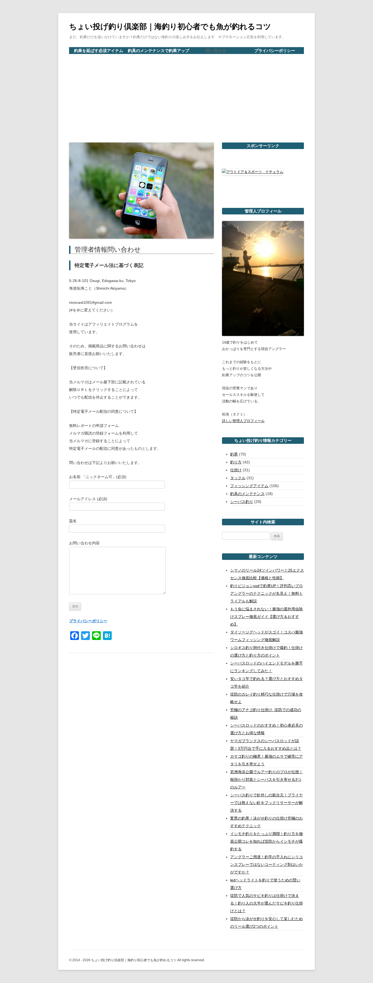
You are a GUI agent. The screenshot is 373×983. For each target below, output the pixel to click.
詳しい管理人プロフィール (243, 421)
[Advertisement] (186, 95)
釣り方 (236, 462)
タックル (237, 478)
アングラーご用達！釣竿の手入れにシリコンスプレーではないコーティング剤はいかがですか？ (266, 864)
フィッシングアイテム (249, 486)
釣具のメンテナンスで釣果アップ (158, 50)
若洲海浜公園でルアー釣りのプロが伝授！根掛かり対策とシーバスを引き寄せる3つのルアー (266, 779)
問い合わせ (216, 50)
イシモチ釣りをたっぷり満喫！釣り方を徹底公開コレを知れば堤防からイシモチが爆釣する (266, 841)
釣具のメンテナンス (247, 494)
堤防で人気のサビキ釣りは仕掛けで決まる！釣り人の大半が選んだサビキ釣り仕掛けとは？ (266, 903)
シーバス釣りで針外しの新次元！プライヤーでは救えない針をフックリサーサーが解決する (266, 802)
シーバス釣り (241, 501)
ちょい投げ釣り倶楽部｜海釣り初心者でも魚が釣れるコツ (170, 26)
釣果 (234, 454)
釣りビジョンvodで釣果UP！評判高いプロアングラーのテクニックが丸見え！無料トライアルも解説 (266, 593)
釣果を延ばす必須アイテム (98, 50)
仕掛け (236, 470)
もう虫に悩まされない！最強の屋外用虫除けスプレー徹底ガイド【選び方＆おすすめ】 (266, 616)
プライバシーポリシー (274, 50)
